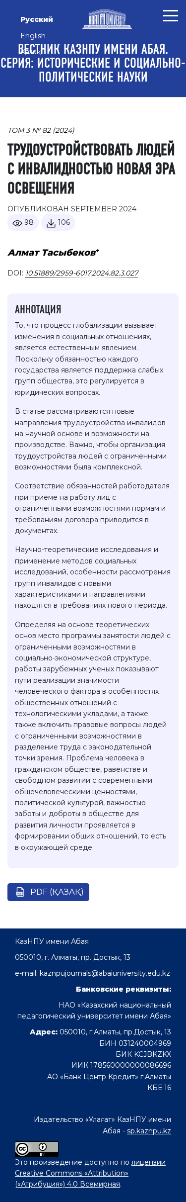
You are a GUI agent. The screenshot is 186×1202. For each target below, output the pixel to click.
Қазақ (30, 51)
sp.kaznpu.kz (149, 1130)
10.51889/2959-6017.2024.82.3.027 (81, 273)
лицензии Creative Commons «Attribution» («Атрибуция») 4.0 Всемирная (90, 1173)
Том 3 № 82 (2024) (40, 130)
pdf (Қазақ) (57, 892)
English (33, 35)
